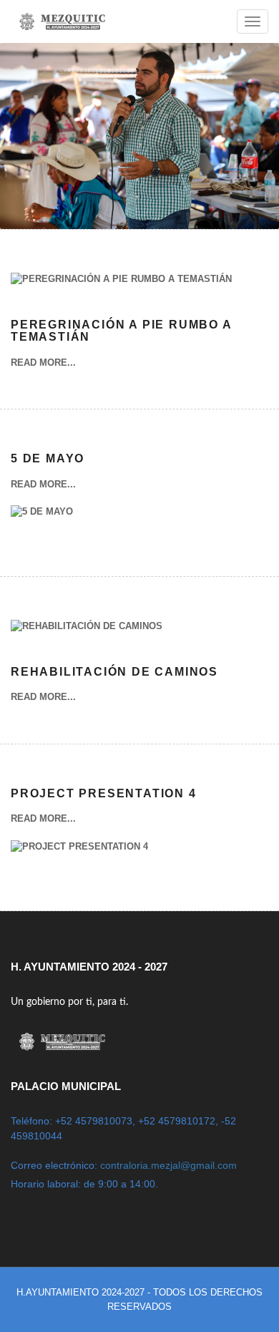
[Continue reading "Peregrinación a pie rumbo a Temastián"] (121, 288)
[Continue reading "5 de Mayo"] (42, 521)
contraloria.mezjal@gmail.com (168, 1165)
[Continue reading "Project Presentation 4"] (79, 856)
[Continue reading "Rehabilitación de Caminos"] (86, 635)
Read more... (43, 362)
